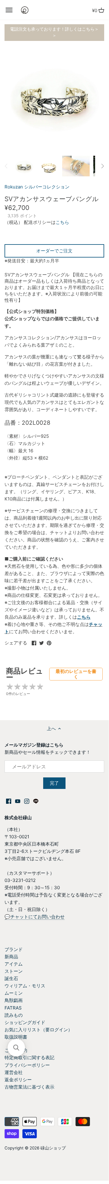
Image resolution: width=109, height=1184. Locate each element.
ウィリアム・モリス (25, 986)
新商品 (11, 957)
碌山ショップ (53, 1148)
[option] (24, 166)
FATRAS (13, 1008)
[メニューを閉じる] (9, 10)
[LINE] (35, 801)
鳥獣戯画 (14, 1000)
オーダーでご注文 (54, 251)
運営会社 (14, 1072)
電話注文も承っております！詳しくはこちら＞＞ (54, 32)
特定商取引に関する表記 (29, 1057)
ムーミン (14, 993)
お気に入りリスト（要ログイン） (38, 1030)
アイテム (14, 964)
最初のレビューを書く (76, 674)
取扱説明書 (16, 1037)
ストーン (14, 971)
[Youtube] (17, 801)
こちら (62, 222)
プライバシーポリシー (27, 1065)
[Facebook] (8, 801)
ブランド (14, 949)
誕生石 (11, 978)
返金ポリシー (18, 1080)
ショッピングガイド (25, 1022)
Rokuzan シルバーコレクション (37, 187)
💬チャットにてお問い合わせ (35, 917)
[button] (16, 1047)
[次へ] (102, 166)
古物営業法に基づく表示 (29, 1087)
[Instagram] (26, 801)
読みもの (14, 1015)
